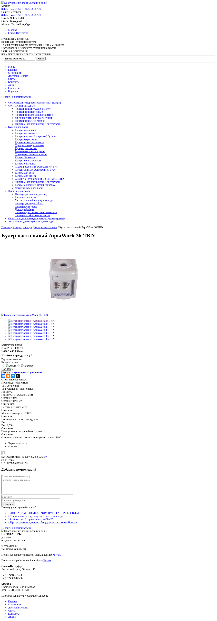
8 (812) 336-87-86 (31, 8)
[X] (18, 376)
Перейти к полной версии (16, 96)
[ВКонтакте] (3, 376)
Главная (12, 69)
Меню (11, 66)
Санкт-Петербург (18, 33)
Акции (12, 85)
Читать (57, 554)
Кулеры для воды (22, 227)
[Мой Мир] (13, 376)
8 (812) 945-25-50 (11, 8)
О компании (15, 72)
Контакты (13, 81)
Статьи (12, 78)
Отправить (8, 504)
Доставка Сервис (18, 75)
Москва (12, 29)
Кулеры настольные (45, 227)
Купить (6, 372)
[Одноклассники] (8, 376)
